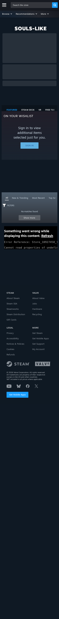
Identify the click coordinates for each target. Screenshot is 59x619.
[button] (7, 14)
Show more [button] (29, 217)
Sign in (29, 145)
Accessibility (13, 338)
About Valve (38, 298)
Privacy (10, 333)
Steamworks (13, 309)
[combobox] (31, 5)
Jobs (34, 303)
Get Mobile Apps (17, 394)
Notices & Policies (15, 343)
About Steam (13, 298)
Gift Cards (11, 319)
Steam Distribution (16, 314)
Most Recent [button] (38, 198)
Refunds (11, 354)
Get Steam (37, 333)
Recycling (37, 314)
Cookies (10, 349)
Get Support (38, 343)
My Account (38, 349)
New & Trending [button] (20, 198)
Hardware (37, 309)
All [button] (7, 197)
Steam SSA (12, 303)
